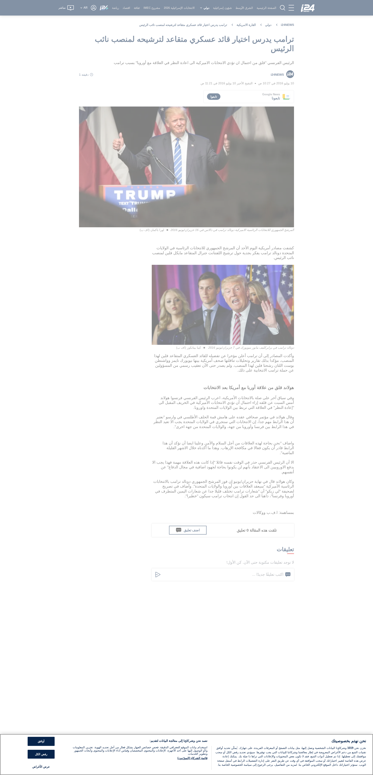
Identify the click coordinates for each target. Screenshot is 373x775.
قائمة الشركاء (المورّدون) (192, 758)
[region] (186, 754)
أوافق (41, 741)
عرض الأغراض (41, 766)
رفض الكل (41, 754)
